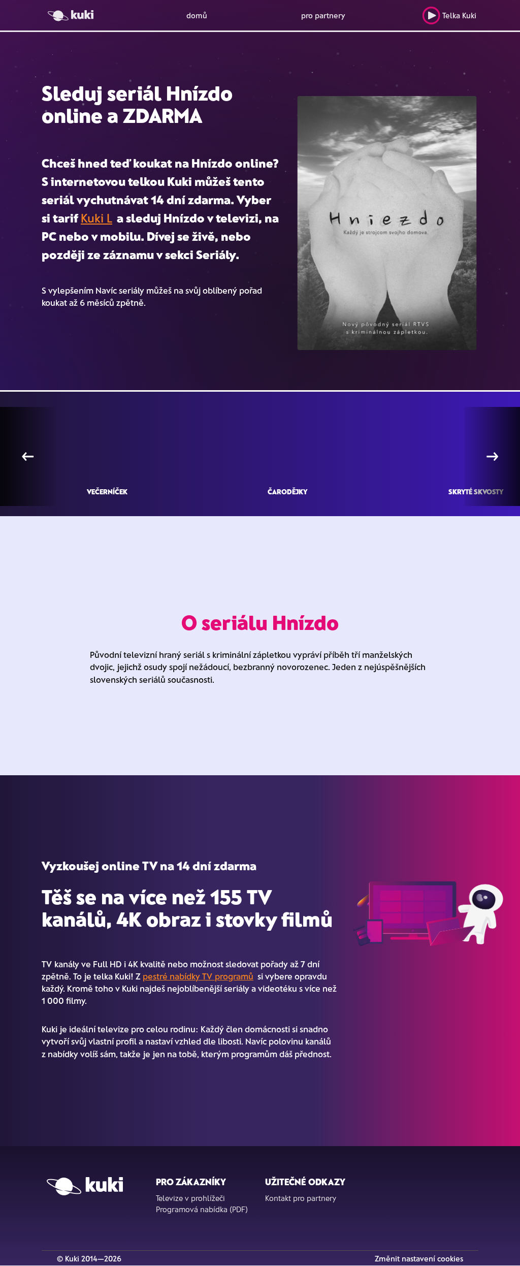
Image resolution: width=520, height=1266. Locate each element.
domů (196, 15)
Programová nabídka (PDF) (202, 1209)
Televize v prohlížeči (190, 1197)
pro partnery (323, 15)
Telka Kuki (459, 15)
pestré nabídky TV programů (198, 976)
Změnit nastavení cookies (419, 1258)
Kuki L (96, 217)
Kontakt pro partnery (300, 1197)
